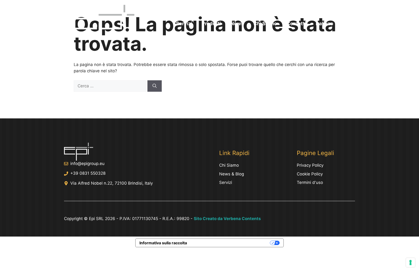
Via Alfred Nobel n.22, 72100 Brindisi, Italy (111, 183)
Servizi (184, 23)
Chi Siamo (265, 23)
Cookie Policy (310, 174)
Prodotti (211, 23)
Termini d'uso (310, 182)
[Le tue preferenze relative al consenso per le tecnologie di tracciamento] (410, 262)
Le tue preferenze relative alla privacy (231, 242)
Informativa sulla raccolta (163, 242)
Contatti (296, 23)
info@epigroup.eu (87, 163)
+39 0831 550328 (87, 173)
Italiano (324, 23)
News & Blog (231, 174)
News (237, 23)
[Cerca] (154, 86)
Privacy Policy (310, 165)
